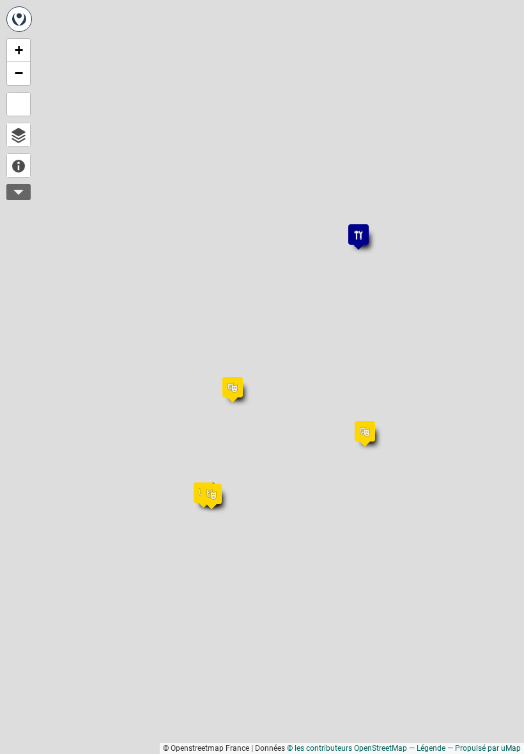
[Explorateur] (18, 134)
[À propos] (18, 165)
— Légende (427, 748)
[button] (197, 486)
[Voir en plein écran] (18, 104)
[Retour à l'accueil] (19, 19)
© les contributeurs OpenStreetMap (347, 748)
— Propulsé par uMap (484, 748)
